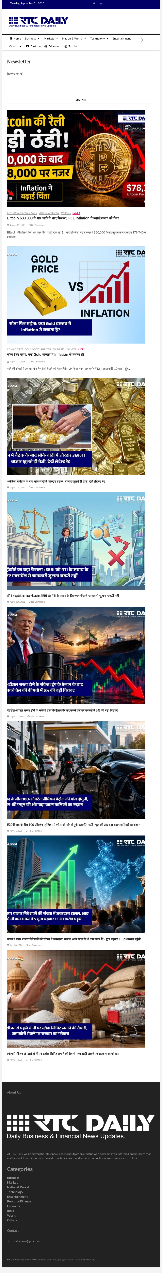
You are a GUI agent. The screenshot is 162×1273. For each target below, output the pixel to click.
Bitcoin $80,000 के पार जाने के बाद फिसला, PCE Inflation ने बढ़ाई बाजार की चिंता (63, 218)
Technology (97, 38)
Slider (76, 212)
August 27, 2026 (17, 225)
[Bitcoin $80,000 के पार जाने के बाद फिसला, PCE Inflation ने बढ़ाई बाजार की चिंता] (81, 158)
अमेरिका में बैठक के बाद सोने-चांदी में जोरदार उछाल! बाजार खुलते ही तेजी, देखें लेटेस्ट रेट (56, 481)
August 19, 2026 (17, 601)
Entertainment (122, 38)
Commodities (15, 349)
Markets (49, 38)
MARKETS (66, 212)
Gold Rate (58, 349)
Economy (13, 1206)
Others (13, 46)
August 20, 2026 (17, 487)
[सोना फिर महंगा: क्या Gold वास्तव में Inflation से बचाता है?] (81, 295)
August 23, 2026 (17, 361)
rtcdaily (12, 1259)
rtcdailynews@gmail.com (25, 1241)
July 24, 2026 (15, 1059)
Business (30, 38)
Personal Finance (19, 1201)
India (10, 1210)
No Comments (38, 225)
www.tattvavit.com (41, 1259)
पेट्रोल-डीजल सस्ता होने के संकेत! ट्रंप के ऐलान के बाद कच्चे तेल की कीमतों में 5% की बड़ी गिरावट (62, 710)
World (11, 1215)
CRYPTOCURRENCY (49, 212)
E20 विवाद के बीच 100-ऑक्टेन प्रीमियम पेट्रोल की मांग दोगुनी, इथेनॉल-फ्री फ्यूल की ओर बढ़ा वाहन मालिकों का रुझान (73, 825)
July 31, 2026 (15, 830)
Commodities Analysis (38, 349)
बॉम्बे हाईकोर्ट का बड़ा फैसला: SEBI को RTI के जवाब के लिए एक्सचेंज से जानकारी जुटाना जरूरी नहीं (63, 596)
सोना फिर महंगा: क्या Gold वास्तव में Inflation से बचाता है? (45, 354)
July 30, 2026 (15, 945)
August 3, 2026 (16, 716)
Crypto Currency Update (22, 212)
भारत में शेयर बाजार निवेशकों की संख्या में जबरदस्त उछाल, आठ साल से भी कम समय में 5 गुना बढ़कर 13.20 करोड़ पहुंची (74, 939)
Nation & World (72, 38)
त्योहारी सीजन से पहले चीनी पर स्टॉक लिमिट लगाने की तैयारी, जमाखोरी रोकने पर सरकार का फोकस (63, 1053)
